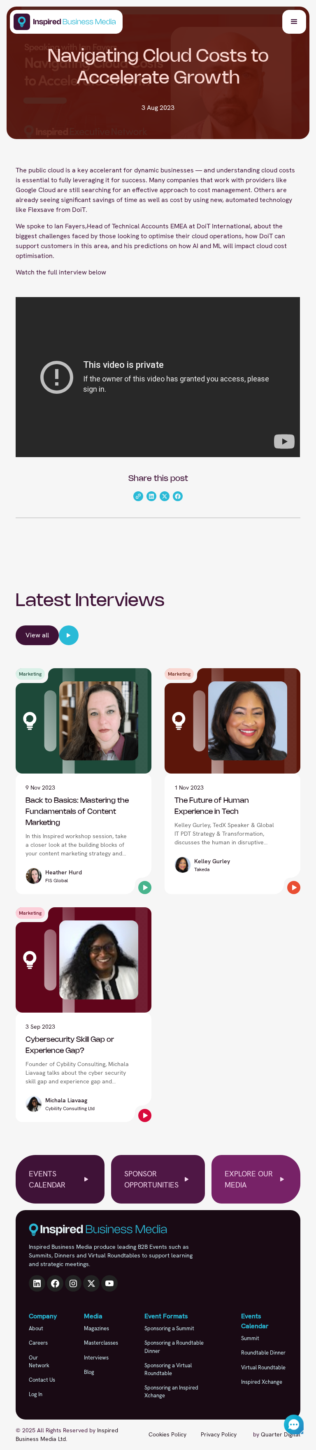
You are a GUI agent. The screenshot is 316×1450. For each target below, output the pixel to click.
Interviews (96, 1357)
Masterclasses (101, 1342)
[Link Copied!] (138, 496)
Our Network (39, 1361)
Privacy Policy (219, 1434)
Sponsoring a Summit (169, 1328)
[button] (294, 22)
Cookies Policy (167, 1434)
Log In (35, 1394)
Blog (89, 1372)
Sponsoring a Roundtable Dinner (174, 1346)
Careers (38, 1342)
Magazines (96, 1328)
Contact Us (42, 1379)
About (36, 1328)
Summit (250, 1338)
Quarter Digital (280, 1434)
